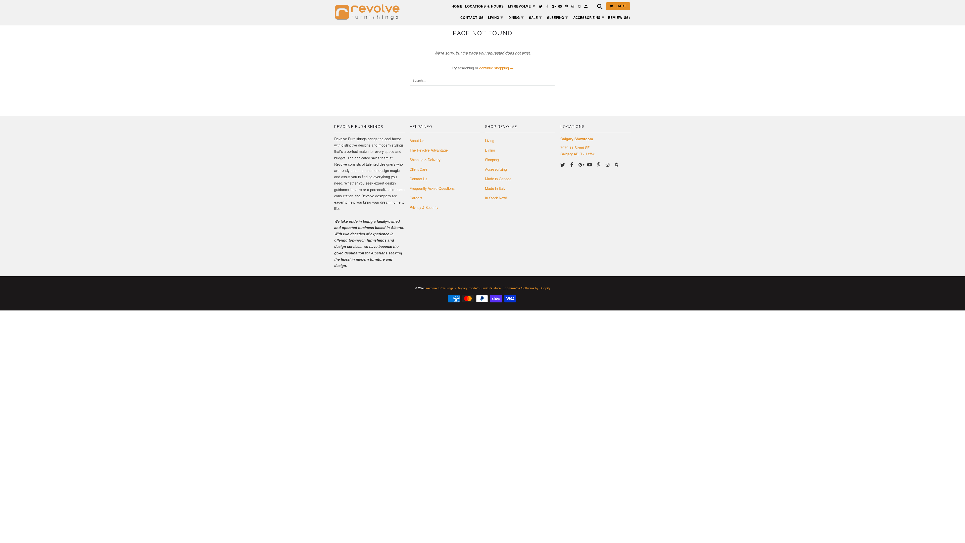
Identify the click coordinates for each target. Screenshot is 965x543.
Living (489, 140)
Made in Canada (498, 178)
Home (457, 6)
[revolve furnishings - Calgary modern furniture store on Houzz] (617, 164)
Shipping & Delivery (425, 159)
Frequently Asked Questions (432, 188)
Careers (416, 197)
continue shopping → (496, 67)
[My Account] (586, 7)
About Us (417, 140)
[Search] (597, 7)
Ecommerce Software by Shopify (527, 288)
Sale (535, 17)
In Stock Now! (496, 197)
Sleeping (492, 159)
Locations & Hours (484, 6)
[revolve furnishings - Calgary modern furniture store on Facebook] (572, 164)
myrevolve (521, 6)
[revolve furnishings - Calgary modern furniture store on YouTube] (590, 164)
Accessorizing (496, 169)
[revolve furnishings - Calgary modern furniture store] (369, 12)
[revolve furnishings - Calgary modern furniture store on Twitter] (563, 164)
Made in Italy (495, 188)
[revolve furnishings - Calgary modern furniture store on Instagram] (608, 164)
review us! (619, 18)
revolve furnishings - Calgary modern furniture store (463, 288)
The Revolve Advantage (429, 150)
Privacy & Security (424, 207)
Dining (490, 150)
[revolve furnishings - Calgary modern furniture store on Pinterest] (599, 164)
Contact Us (418, 178)
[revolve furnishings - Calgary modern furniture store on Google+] (581, 164)
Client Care (418, 169)
